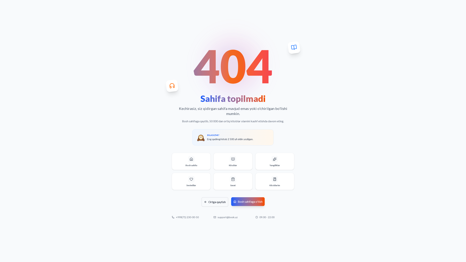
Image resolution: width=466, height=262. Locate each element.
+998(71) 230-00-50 (187, 217)
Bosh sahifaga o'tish (250, 201)
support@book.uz (228, 217)
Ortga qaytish (217, 202)
